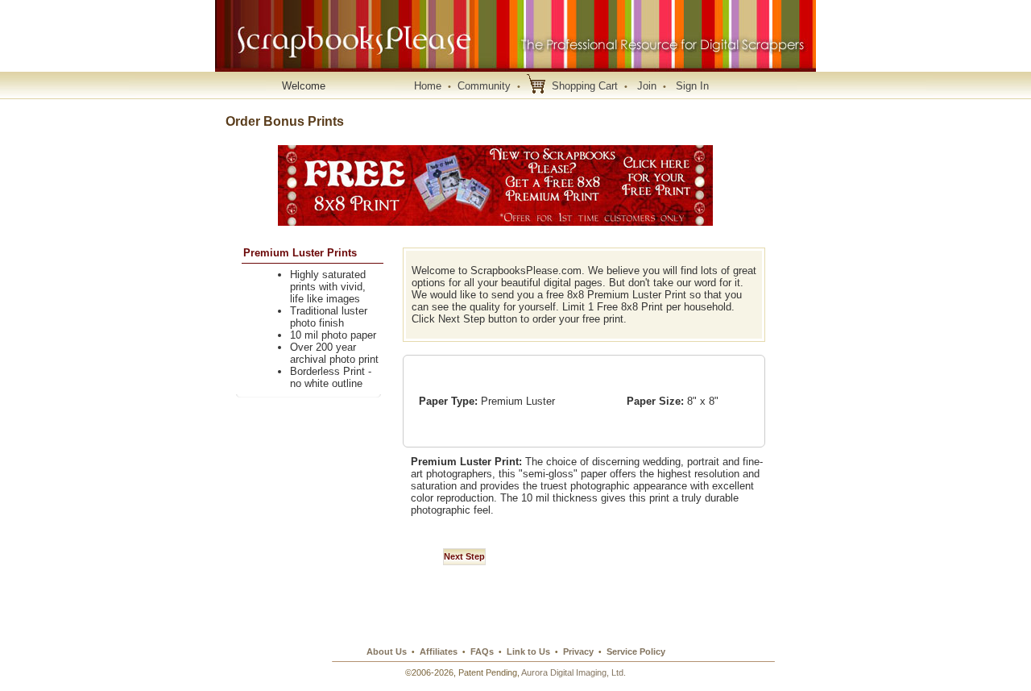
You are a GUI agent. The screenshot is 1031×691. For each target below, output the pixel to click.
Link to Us (528, 651)
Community (484, 86)
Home (427, 86)
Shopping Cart (585, 86)
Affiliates (439, 651)
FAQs (482, 651)
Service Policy (636, 651)
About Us (386, 651)
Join (646, 86)
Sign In (692, 86)
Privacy (578, 651)
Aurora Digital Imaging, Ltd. (573, 672)
